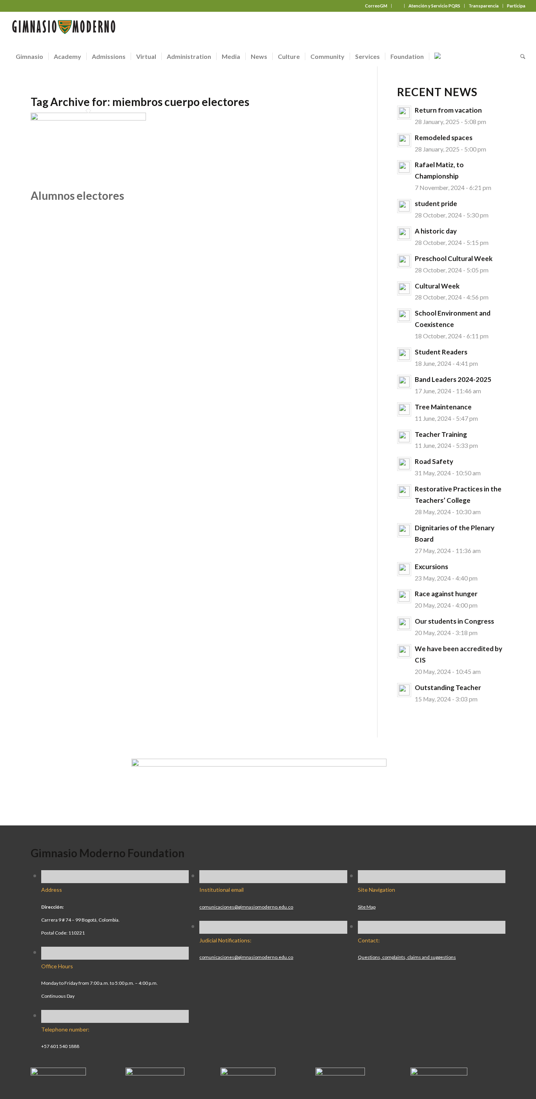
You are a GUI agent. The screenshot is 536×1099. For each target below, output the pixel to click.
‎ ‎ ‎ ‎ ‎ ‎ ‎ (398, 5)
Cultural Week (437, 286)
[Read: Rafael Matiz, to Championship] (404, 167)
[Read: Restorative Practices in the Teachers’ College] (404, 491)
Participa (516, 5)
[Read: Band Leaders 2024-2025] (404, 382)
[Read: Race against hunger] (404, 596)
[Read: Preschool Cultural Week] (404, 261)
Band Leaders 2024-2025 (453, 379)
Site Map (367, 907)
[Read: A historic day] (404, 233)
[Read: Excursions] (404, 569)
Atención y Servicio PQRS (434, 5)
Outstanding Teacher (448, 687)
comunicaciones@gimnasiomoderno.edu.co (246, 907)
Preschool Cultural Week (453, 258)
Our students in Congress (454, 621)
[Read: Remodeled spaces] (404, 140)
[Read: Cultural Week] (404, 288)
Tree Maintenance (443, 407)
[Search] (520, 56)
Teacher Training (441, 434)
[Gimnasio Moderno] (64, 29)
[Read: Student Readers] (404, 354)
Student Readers (441, 352)
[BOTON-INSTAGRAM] (155, 1072)
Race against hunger (446, 594)
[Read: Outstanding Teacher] (404, 690)
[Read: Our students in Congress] (404, 624)
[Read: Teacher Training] (404, 437)
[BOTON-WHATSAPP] (438, 1072)
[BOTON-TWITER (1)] (340, 1072)
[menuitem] (376, 6)
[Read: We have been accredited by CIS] (404, 651)
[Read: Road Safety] (404, 464)
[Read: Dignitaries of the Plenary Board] (404, 530)
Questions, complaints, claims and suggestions (407, 957)
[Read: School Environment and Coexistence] (404, 316)
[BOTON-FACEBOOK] (58, 1072)
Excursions (431, 566)
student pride (436, 203)
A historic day (436, 231)
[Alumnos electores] (88, 117)
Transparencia (484, 5)
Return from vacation (448, 110)
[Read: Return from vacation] (404, 113)
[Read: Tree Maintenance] (404, 409)
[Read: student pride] (404, 206)
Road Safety (434, 461)
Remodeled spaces (443, 137)
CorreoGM (376, 5)
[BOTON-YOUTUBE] (248, 1072)
